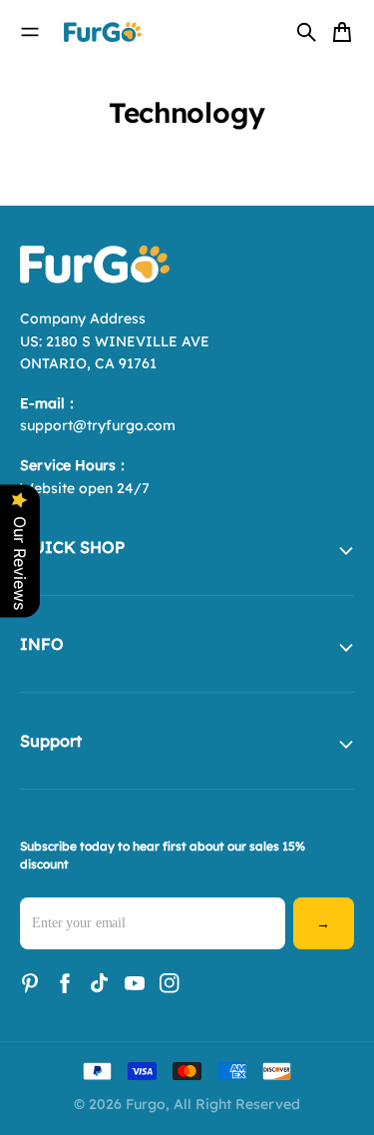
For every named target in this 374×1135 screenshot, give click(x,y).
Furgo (146, 1104)
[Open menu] (30, 32)
